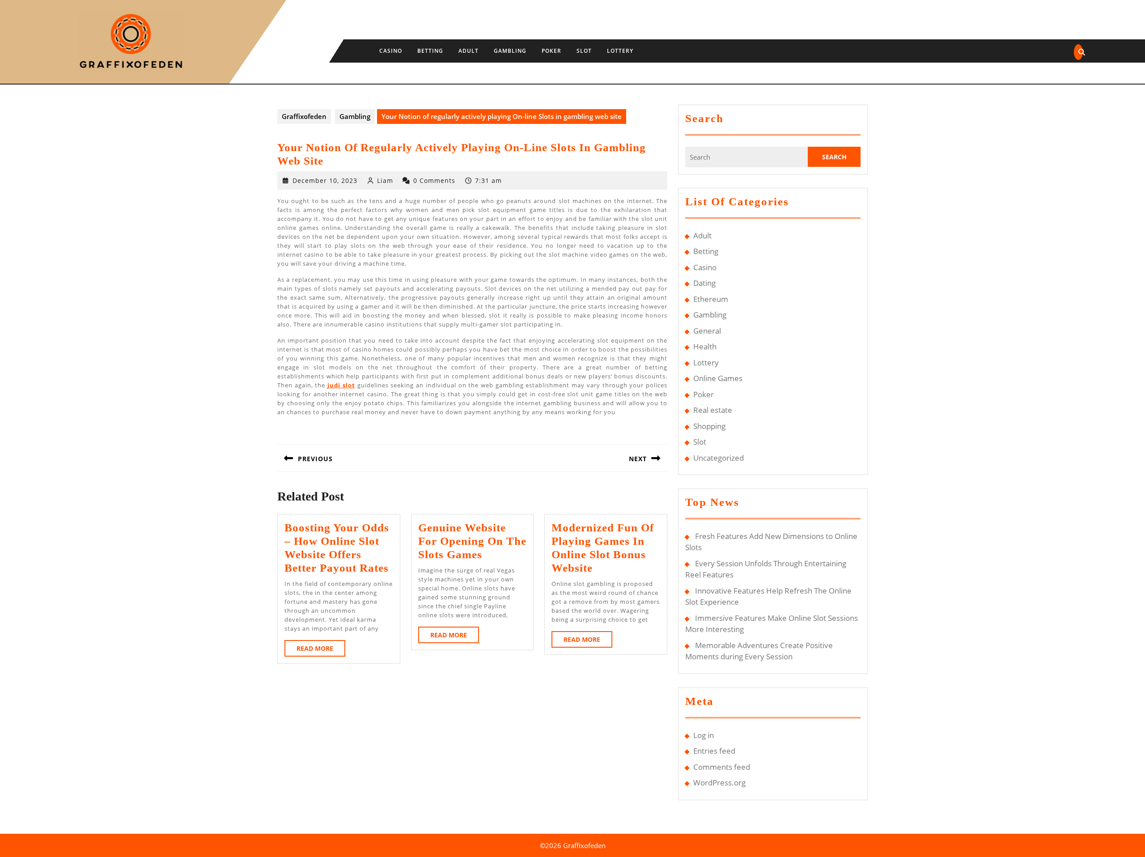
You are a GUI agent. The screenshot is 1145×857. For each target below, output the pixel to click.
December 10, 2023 (325, 180)
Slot (584, 51)
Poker (551, 51)
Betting (430, 51)
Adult (468, 51)
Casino (390, 51)
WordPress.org (719, 782)
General (707, 331)
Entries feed (714, 751)
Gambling (510, 51)
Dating (704, 283)
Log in (703, 735)
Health (705, 346)
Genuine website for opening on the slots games (472, 541)
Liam (385, 180)
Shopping (709, 426)
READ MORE (321, 650)
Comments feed (721, 767)
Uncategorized (718, 458)
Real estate (712, 410)
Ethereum (710, 299)
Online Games (717, 378)
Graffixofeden (304, 116)
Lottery (620, 51)
